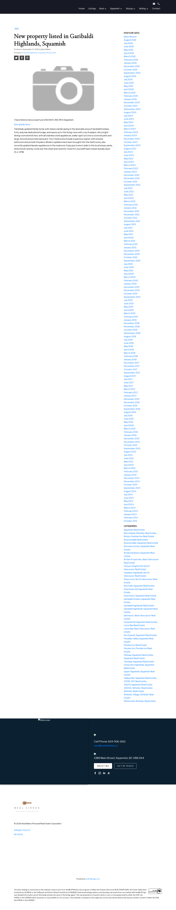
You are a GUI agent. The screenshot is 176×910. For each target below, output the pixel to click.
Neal (101, 8)
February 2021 (131, 244)
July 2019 (128, 300)
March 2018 (129, 353)
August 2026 (130, 40)
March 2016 (129, 428)
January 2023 (130, 172)
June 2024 (129, 119)
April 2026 (129, 53)
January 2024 (130, 135)
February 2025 (131, 96)
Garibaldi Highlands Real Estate (139, 605)
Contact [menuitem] (156, 8)
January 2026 (130, 63)
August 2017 (130, 376)
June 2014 (129, 498)
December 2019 (131, 287)
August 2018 (130, 336)
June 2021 (128, 231)
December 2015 (131, 438)
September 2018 (132, 333)
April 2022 (129, 198)
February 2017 (131, 392)
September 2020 (132, 260)
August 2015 (130, 451)
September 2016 (132, 409)
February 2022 (131, 204)
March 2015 (129, 468)
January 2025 (130, 99)
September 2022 (132, 185)
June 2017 (129, 382)
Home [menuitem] (82, 8)
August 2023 (130, 149)
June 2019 (129, 303)
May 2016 (128, 422)
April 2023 (129, 162)
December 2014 (132, 478)
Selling (142, 8)
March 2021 (129, 241)
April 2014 (129, 504)
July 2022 (128, 188)
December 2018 (131, 323)
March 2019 (129, 313)
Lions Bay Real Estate (134, 625)
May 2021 (128, 234)
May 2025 (128, 86)
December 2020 (132, 251)
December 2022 (131, 175)
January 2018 (130, 359)
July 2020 (128, 264)
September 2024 (132, 109)
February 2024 (131, 132)
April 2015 (129, 465)
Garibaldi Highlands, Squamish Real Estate (39, 53)
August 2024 (130, 112)
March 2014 (130, 508)
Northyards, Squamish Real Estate (140, 635)
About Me (103, 766)
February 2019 (131, 316)
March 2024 (130, 129)
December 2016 (131, 399)
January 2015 (130, 475)
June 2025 (129, 83)
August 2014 (130, 491)
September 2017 (132, 372)
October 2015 (130, 445)
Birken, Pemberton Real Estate (139, 536)
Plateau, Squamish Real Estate (138, 655)
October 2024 (131, 106)
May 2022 (128, 195)
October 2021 (130, 218)
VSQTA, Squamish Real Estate (138, 684)
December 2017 (131, 363)
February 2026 (131, 60)
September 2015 (132, 448)
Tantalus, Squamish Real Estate (139, 661)
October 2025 (130, 69)
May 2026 (128, 50)
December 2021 (131, 211)
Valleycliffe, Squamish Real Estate (140, 678)
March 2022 (129, 201)
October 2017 (130, 369)
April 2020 (129, 274)
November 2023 (132, 139)
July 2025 (128, 79)
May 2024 (128, 122)
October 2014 (130, 484)
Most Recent (130, 37)
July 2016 (128, 415)
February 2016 (131, 432)
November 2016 (132, 402)
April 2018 (129, 349)
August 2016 (130, 412)
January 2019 (130, 320)
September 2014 (132, 488)
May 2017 (128, 386)
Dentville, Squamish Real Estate (139, 586)
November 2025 (132, 66)
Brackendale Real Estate (136, 540)
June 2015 (129, 458)
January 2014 (130, 514)
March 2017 (129, 389)
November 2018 (132, 326)
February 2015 (131, 471)
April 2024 (129, 125)
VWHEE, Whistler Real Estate (138, 688)
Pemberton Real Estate (135, 645)
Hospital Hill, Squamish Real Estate (140, 622)
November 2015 (132, 442)
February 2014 (131, 511)
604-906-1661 (117, 741)
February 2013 (131, 517)
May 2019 (128, 307)
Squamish (115, 8)
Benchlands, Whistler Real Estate (140, 533)
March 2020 (130, 277)
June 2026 (129, 46)
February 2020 (131, 280)
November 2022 (132, 178)
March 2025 (130, 93)
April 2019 (129, 310)
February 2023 (131, 168)
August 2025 (130, 76)
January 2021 (130, 247)
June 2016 (129, 419)
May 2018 (128, 346)
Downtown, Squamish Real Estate (140, 596)
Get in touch (125, 766)
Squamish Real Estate (134, 530)
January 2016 (130, 435)
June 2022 (129, 191)
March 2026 (130, 56)
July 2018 (128, 340)
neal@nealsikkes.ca (106, 745)
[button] (103, 766)
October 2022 (130, 181)
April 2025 (129, 89)
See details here (22, 124)
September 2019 (132, 297)
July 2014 (128, 494)
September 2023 (132, 145)
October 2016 (130, 405)
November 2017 (132, 366)
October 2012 (130, 521)
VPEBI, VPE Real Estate (135, 681)
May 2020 (128, 270)
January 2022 (130, 208)
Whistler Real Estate (134, 691)
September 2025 (132, 73)
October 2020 (130, 257)
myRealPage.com (93, 879)
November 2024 (132, 102)
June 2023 (129, 155)
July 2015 (128, 455)
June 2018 (129, 343)
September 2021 (132, 221)
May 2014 (128, 501)
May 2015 (128, 461)
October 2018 (130, 330)
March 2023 (130, 165)
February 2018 (131, 356)
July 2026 (128, 43)
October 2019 (130, 293)
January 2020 (130, 284)
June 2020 (129, 267)
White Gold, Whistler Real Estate (140, 701)
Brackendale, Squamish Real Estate (141, 543)
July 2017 (128, 379)
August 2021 (130, 224)
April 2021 (129, 237)
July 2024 (128, 116)
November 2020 (132, 254)
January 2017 (130, 396)
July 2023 (128, 152)
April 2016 (129, 425)
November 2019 (132, 290)
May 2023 (128, 158)
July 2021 (128, 228)
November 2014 (132, 481)
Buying (129, 8)
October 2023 (130, 142)
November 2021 (132, 214)
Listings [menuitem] (92, 8)
